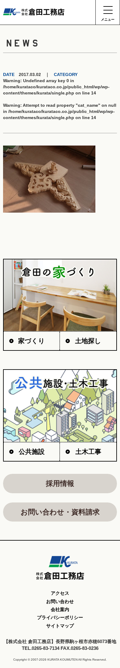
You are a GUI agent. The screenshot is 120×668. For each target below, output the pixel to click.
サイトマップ (60, 625)
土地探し (88, 340)
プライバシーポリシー (60, 617)
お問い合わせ (60, 601)
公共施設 (32, 451)
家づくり (31, 340)
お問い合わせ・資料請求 (60, 512)
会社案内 (60, 609)
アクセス (60, 593)
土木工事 (88, 451)
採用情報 (60, 483)
